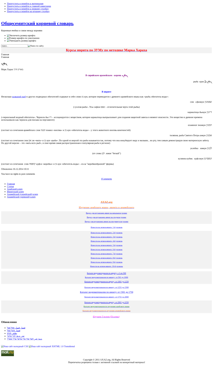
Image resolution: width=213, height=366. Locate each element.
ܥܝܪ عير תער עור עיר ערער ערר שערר (24, 339)
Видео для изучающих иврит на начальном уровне (106, 213)
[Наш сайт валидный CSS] (15, 346)
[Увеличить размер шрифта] (21, 35)
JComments (106, 179)
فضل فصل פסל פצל (16, 328)
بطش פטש (12, 333)
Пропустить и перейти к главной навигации (29, 6)
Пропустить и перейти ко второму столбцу (28, 11)
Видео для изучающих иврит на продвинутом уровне (106, 221)
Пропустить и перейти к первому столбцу (28, 9)
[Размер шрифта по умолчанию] (23, 38)
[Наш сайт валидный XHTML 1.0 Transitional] (52, 346)
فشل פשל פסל (13, 330)
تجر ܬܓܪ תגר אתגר (15, 336)
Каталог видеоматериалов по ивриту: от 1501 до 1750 (106, 292)
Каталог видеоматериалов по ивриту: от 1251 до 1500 (106, 287)
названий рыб (19, 96)
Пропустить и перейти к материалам (25, 3)
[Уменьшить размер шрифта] (21, 40)
